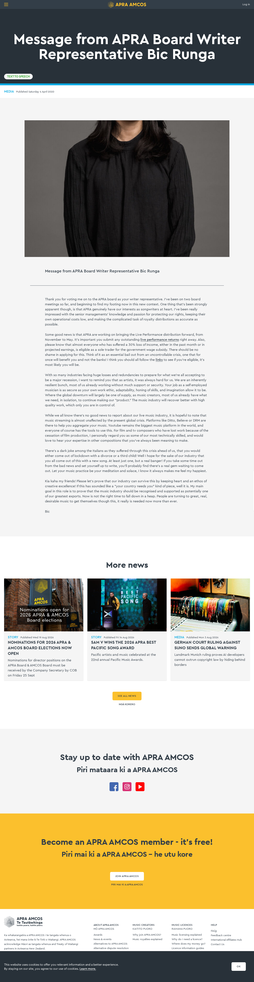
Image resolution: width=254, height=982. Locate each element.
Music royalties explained (147, 939)
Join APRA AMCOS (127, 876)
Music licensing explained (187, 935)
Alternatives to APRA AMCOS (110, 944)
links (159, 359)
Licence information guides (188, 948)
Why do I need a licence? (187, 939)
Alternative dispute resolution (111, 948)
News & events (102, 939)
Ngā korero (127, 704)
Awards (98, 935)
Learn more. (88, 968)
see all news (127, 696)
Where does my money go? (188, 944)
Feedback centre (221, 935)
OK (239, 966)
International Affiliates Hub (226, 940)
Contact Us (217, 944)
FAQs (214, 931)
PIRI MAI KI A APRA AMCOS (127, 884)
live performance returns (159, 339)
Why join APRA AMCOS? (147, 935)
